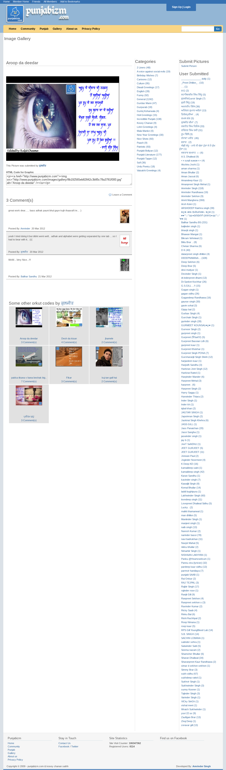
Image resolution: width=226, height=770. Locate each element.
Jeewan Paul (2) (190, 456)
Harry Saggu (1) (190, 392)
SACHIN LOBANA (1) (192, 638)
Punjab (44, 28)
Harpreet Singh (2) (191, 388)
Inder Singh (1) (189, 400)
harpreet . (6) (188, 384)
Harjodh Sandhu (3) (191, 365)
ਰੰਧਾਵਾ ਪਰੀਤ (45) (190, 138)
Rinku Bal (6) (188, 614)
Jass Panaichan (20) (192, 428)
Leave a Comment (122, 194)
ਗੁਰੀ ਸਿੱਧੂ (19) (188, 102)
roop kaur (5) (188, 626)
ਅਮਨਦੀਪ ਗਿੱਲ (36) (190, 106)
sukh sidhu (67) (189, 673)
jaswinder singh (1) (191, 436)
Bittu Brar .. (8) (189, 242)
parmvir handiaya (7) (192, 570)
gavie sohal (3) (189, 305)
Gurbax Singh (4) (190, 313)
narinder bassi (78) (191, 535)
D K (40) (185, 250)
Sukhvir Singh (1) (190, 681)
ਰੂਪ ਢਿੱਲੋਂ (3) (187, 134)
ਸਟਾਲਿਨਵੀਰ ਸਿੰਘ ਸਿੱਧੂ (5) (193, 94)
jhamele (109, 338)
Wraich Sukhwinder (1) (193, 709)
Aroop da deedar (29, 338)
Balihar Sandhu (29, 276)
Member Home (21, 1)
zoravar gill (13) (189, 725)
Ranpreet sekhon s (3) (193, 602)
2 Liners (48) (144, 67)
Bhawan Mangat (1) (191, 234)
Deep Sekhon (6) (190, 262)
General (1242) (145, 99)
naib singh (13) (189, 527)
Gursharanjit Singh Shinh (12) (197, 357)
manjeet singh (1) (190, 523)
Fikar (69, 377)
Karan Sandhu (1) (190, 475)
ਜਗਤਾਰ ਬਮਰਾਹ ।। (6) (192, 152)
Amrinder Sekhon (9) (192, 196)
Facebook (63, 746)
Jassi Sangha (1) (190, 432)
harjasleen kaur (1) (191, 361)
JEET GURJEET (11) (192, 452)
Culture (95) (143, 83)
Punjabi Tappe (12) (147, 158)
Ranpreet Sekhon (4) (192, 598)
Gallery (57, 28)
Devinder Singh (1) (191, 274)
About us (71, 28)
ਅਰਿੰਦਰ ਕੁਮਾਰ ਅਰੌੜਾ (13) (193, 110)
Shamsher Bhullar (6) (192, 654)
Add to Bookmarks (70, 1)
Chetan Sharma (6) (191, 246)
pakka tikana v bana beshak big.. (29, 377)
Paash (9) (142, 142)
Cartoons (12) (144, 79)
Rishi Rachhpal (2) (191, 618)
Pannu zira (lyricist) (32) (194, 562)
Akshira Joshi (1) (190, 164)
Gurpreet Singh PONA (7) (195, 353)
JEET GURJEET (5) (192, 448)
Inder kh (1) (187, 404)
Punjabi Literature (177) (149, 154)
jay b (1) (185, 440)
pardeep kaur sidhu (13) (194, 566)
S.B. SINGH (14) (190, 634)
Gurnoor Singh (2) (191, 329)
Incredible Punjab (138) (149, 119)
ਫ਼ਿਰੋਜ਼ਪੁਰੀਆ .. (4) (190, 114)
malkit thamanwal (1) (192, 511)
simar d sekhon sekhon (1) (195, 665)
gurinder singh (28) (191, 321)
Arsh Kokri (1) (188, 204)
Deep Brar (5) (188, 266)
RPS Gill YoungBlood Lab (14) (197, 630)
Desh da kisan (69, 338)
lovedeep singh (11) (191, 499)
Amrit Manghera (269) (193, 200)
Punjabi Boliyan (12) (147, 150)
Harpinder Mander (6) (192, 376)
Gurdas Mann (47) (147, 103)
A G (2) (185, 90)
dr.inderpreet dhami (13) (194, 277)
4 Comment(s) (69, 342)
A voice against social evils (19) (153, 71)
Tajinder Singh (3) (190, 693)
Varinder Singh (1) (190, 697)
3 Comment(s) (29, 342)
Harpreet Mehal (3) (191, 380)
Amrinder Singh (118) (192, 188)
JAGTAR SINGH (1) (192, 412)
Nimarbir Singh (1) (191, 551)
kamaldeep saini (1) (191, 467)
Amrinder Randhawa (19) (194, 192)
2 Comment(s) (109, 342)
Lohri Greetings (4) (147, 127)
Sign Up (177, 7)
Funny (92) (143, 95)
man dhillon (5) (189, 515)
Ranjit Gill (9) (188, 594)
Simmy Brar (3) (189, 669)
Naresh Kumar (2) (191, 531)
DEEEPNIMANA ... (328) (194, 258)
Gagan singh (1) (190, 289)
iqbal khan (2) (188, 408)
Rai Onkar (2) (188, 578)
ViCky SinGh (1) (190, 701)
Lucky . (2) (187, 507)
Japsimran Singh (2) (192, 416)
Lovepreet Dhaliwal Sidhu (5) (196, 503)
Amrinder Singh (201, 766)
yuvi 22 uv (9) (188, 713)
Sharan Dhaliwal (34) (192, 658)
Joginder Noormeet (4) (193, 460)
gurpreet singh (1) (190, 333)
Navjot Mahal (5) (190, 543)
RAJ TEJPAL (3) (190, 582)
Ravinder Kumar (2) (191, 606)
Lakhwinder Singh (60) (193, 495)
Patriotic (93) (144, 146)
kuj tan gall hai (109, 377)
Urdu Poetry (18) (146, 166)
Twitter (74, 746)
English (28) (143, 91)
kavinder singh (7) (191, 479)
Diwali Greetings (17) (148, 87)
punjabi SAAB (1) (190, 574)
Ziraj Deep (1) (188, 721)
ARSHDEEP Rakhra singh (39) (197, 208)
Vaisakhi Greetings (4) (149, 170)
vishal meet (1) (189, 705)
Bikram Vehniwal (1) (191, 238)
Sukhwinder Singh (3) (192, 685)
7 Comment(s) (29, 381)
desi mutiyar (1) (189, 270)
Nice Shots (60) (145, 138)
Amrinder (25, 228)
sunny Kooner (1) (190, 689)
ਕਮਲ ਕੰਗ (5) (187, 118)
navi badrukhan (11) (192, 539)
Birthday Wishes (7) (147, 75)
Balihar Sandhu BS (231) (194, 222)
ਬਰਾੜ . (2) (186, 142)
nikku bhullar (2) (189, 547)
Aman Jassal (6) (190, 176)
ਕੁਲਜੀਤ (42, 165)
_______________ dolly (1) (195, 78)
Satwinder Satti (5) (191, 646)
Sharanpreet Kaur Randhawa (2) (198, 661)
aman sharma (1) (190, 168)
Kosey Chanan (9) (146, 123)
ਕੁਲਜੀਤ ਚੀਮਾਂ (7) (189, 122)
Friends (36, 1)
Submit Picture (189, 66)
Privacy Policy (91, 28)
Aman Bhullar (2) (190, 172)
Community (28, 28)
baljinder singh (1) (190, 226)
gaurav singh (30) (190, 301)
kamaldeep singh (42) (192, 471)
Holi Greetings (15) (147, 115)
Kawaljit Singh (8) (190, 483)
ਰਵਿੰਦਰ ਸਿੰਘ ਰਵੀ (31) (192, 130)
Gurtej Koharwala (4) (148, 111)
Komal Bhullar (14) (191, 487)
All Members (50, 1)
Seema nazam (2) (190, 650)
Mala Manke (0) (145, 131)
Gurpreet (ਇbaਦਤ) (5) (193, 337)
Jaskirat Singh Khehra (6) (195, 420)
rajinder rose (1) (189, 590)
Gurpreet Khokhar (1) (192, 349)
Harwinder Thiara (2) (192, 396)
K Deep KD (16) (189, 464)
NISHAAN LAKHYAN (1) (194, 555)
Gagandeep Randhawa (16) (196, 297)
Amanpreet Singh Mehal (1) (195, 184)
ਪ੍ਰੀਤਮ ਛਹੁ (29, 416)
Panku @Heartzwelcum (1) (195, 559)
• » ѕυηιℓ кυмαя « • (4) (193, 160)
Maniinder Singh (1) (191, 519)
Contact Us (64, 743)
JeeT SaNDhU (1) (191, 444)
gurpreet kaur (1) (190, 345)
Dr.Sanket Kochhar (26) (194, 281)
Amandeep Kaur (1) (191, 180)
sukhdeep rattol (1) (191, 677)
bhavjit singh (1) (189, 230)
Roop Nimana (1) (190, 622)
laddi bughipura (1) (191, 491)
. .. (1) (184, 86)
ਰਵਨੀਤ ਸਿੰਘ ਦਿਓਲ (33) (192, 126)
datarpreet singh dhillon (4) (195, 254)
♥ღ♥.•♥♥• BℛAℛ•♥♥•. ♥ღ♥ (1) (198, 212)
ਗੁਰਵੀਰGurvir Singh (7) (193, 98)
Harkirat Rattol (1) (190, 372)
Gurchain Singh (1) (191, 317)
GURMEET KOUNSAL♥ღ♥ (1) (197, 325)
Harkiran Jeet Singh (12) (194, 369)
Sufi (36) (141, 162)
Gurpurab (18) (144, 107)
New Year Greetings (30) (150, 135)
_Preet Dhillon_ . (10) (192, 82)
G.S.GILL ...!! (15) (190, 285)
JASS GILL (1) (189, 424)
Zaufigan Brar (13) (191, 717)
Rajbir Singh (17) (190, 586)
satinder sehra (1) (190, 642)
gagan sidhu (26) (190, 293)
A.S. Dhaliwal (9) (190, 156)
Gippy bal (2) (188, 309)
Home (6, 1)
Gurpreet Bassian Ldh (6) (195, 341)
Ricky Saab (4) (189, 610)
